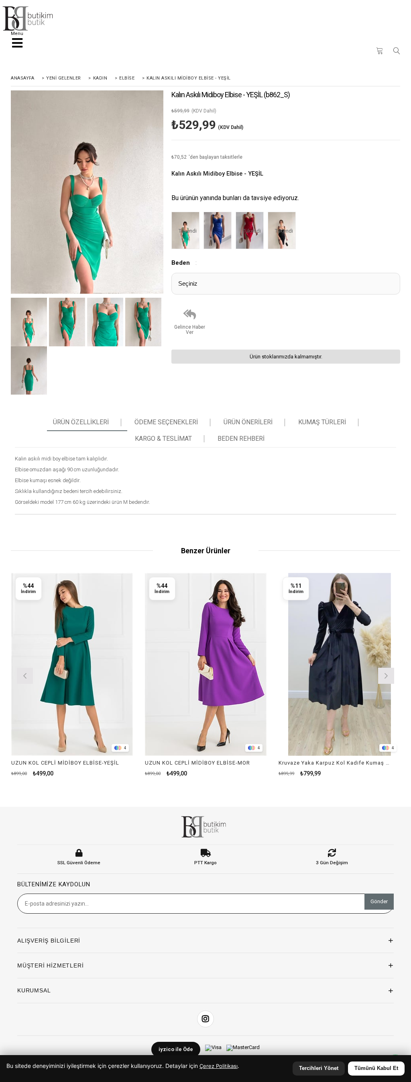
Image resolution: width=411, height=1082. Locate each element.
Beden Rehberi (241, 438)
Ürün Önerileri (248, 422)
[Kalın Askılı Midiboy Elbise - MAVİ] (219, 231)
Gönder (379, 901)
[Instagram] (205, 1018)
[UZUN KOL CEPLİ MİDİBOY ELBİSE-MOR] (206, 664)
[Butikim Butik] (29, 18)
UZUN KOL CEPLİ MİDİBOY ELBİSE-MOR (197, 763)
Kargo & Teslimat (163, 438)
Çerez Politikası (218, 1066)
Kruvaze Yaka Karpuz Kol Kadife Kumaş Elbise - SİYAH (334, 763)
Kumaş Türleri (322, 422)
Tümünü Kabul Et (376, 1068)
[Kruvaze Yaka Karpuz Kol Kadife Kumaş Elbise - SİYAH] (339, 664)
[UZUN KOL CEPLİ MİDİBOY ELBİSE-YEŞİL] (72, 664)
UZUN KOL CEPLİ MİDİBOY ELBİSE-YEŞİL (65, 763)
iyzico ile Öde (176, 1049)
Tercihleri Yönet (318, 1068)
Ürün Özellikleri (81, 422)
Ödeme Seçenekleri (166, 422)
